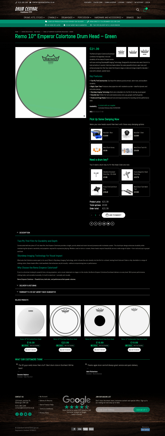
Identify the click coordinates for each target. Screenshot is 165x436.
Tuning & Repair (110, 2)
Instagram (30, 414)
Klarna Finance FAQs (47, 404)
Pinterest (104, 223)
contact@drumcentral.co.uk (43, 2)
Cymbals (52, 17)
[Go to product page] (30, 320)
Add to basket (115, 215)
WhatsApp (112, 223)
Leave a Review (77, 414)
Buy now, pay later (53, 25)
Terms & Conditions (46, 409)
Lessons (121, 2)
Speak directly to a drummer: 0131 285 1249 (105, 21)
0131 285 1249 (23, 2)
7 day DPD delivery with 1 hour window (106, 25)
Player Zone (98, 2)
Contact (129, 2)
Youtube (25, 414)
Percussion (83, 17)
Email (108, 223)
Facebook (91, 223)
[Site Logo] (26, 10)
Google (84, 412)
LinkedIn (100, 223)
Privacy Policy (44, 412)
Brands (130, 17)
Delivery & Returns (46, 400)
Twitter (95, 223)
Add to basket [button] (32, 350)
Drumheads (67, 17)
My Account (139, 2)
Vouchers (87, 2)
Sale (139, 17)
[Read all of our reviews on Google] (76, 400)
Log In (148, 2)
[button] (138, 9)
